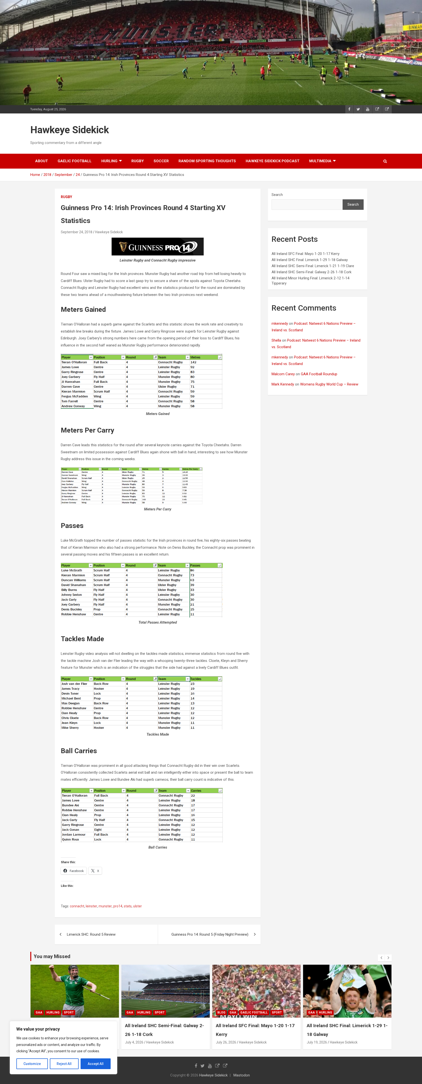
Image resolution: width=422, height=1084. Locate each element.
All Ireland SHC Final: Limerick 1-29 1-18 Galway (310, 260)
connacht (77, 906)
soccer (161, 161)
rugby (137, 161)
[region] (63, 1047)
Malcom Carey (283, 374)
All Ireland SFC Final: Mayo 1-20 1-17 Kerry (305, 254)
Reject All (64, 1064)
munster (105, 906)
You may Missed (52, 956)
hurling (109, 161)
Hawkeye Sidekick (69, 130)
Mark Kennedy (283, 384)
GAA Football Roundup (319, 374)
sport (69, 1012)
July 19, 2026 (317, 1042)
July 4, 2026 (134, 1042)
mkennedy (280, 323)
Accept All (96, 1064)
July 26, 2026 (226, 1042)
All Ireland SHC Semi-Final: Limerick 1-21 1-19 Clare (313, 266)
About (41, 161)
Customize (32, 1064)
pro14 (117, 906)
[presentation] (381, 957)
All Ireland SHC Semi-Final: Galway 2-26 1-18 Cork (311, 272)
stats (128, 906)
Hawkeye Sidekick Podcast (272, 161)
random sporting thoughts (207, 161)
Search (277, 194)
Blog (221, 1012)
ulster (137, 906)
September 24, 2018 (76, 232)
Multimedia (320, 161)
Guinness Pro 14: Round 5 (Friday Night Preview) (209, 934)
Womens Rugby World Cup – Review (329, 384)
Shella (276, 340)
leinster (91, 906)
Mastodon (241, 1075)
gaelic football (75, 161)
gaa (39, 1012)
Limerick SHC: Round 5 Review (91, 934)
